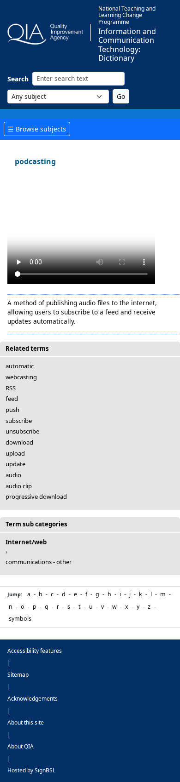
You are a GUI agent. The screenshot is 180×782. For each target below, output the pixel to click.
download (19, 442)
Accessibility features (34, 651)
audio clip (19, 486)
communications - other (39, 562)
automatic (20, 366)
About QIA (20, 746)
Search (18, 78)
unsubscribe (22, 431)
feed (12, 398)
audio (13, 475)
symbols (20, 618)
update (15, 464)
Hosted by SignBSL (31, 770)
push (12, 409)
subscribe (19, 421)
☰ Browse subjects (37, 129)
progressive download (36, 496)
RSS (11, 388)
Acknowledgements (32, 698)
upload (15, 453)
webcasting (21, 377)
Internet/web (26, 542)
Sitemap (18, 675)
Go (121, 96)
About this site (25, 722)
